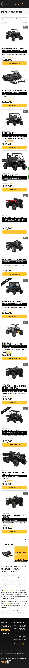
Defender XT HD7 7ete (11, 430)
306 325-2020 (6, 633)
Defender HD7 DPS (10, 175)
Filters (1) (9, 19)
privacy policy (21, 653)
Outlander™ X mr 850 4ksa (14, 260)
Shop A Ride (9, 660)
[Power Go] (13, 662)
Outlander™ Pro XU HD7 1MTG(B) (13, 516)
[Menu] (26, 4)
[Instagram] (23, 644)
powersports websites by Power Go (19, 658)
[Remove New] (5, 23)
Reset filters (25, 22)
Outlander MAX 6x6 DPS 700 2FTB (13, 473)
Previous (7, 539)
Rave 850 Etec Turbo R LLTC (14, 91)
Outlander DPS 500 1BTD (13, 217)
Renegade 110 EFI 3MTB (12, 344)
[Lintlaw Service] (5, 4)
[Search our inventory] (15, 4)
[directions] (22, 4)
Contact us (7, 603)
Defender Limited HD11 (12, 302)
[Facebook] (21, 644)
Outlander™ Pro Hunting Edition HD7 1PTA (14, 387)
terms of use (3, 654)
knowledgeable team (8, 590)
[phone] (19, 4)
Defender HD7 (8, 133)
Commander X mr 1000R (13, 49)
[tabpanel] (20, 633)
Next (22, 539)
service (9, 596)
